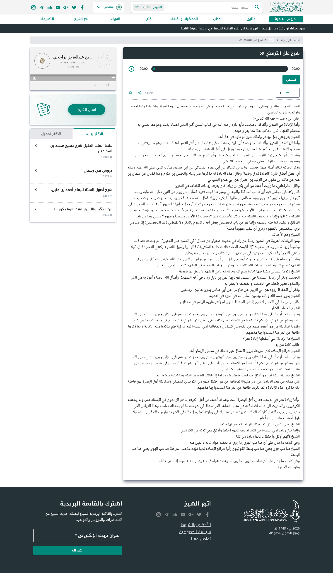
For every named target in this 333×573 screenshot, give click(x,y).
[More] (139, 92)
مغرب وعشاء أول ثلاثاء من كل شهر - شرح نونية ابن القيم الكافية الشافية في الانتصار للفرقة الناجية (243, 28)
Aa (288, 92)
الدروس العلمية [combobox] (152, 7)
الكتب (149, 19)
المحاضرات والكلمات (184, 19)
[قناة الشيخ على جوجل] (66, 7)
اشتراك (78, 550)
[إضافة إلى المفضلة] (130, 92)
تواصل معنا (201, 539)
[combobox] (210, 7)
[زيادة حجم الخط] (280, 92)
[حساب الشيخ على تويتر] (74, 7)
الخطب (217, 19)
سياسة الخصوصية (195, 532)
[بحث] (257, 7)
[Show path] (271, 40)
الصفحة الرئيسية (290, 40)
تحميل (291, 79)
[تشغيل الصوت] (131, 69)
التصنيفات (47, 19)
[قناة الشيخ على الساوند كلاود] (49, 7)
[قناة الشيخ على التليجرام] (41, 7)
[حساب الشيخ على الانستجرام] (33, 7)
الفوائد (115, 19)
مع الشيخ (81, 19)
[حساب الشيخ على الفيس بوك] (82, 7)
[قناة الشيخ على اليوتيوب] (57, 7)
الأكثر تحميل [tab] (51, 133)
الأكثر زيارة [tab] (94, 133)
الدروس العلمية (286, 19)
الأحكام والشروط (196, 525)
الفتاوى (252, 19)
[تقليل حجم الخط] (295, 92)
